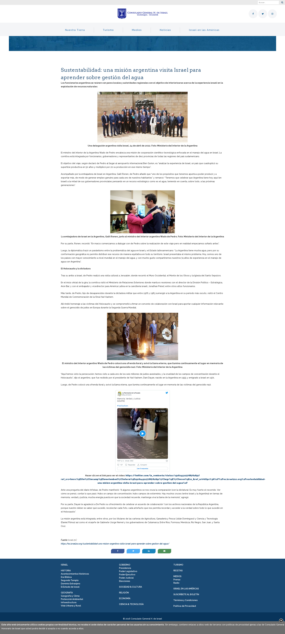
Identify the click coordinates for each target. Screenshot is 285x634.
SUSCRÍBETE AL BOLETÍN (186, 594)
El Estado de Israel (70, 587)
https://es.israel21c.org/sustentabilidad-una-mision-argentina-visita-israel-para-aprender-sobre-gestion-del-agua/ (115, 544)
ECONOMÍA (124, 598)
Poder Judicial (126, 578)
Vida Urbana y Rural (71, 606)
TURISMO (178, 565)
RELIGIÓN (124, 592)
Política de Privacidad (184, 606)
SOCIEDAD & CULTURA (130, 587)
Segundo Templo (70, 580)
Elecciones (124, 581)
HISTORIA (66, 570)
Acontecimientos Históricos (75, 574)
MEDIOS (177, 576)
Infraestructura (68, 602)
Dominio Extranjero (70, 583)
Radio (176, 583)
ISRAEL (64, 565)
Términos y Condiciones (185, 600)
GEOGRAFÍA (67, 592)
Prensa (176, 579)
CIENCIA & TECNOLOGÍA (131, 604)
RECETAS (178, 570)
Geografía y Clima (70, 596)
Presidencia (125, 568)
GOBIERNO (124, 565)
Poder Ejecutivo (127, 574)
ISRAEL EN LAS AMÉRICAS (186, 588)
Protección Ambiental (72, 599)
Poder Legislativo (128, 571)
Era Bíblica (66, 577)
